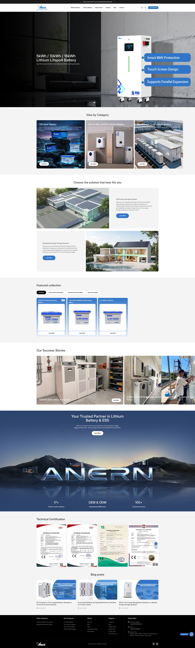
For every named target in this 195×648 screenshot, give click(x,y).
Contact (121, 7)
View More (116, 400)
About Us (89, 622)
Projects (108, 7)
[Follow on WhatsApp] (157, 644)
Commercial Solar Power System (45, 622)
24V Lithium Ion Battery (70, 624)
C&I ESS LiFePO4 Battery (70, 629)
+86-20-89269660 (135, 628)
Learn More (142, 164)
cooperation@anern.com (136, 623)
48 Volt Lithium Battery (69, 626)
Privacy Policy (112, 631)
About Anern (99, 7)
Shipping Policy (112, 626)
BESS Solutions (75, 7)
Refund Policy (112, 629)
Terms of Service (113, 633)
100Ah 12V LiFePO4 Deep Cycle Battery (47, 301)
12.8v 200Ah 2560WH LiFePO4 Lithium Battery (80, 301)
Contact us (111, 622)
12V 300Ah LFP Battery (106, 300)
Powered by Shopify (102, 643)
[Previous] (80, 2)
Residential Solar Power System (44, 624)
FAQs (110, 624)
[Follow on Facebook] (153, 644)
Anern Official (90, 631)
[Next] (114, 2)
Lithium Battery (87, 7)
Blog (115, 7)
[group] (97, 59)
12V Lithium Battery (69, 622)
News (88, 626)
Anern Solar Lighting (92, 629)
